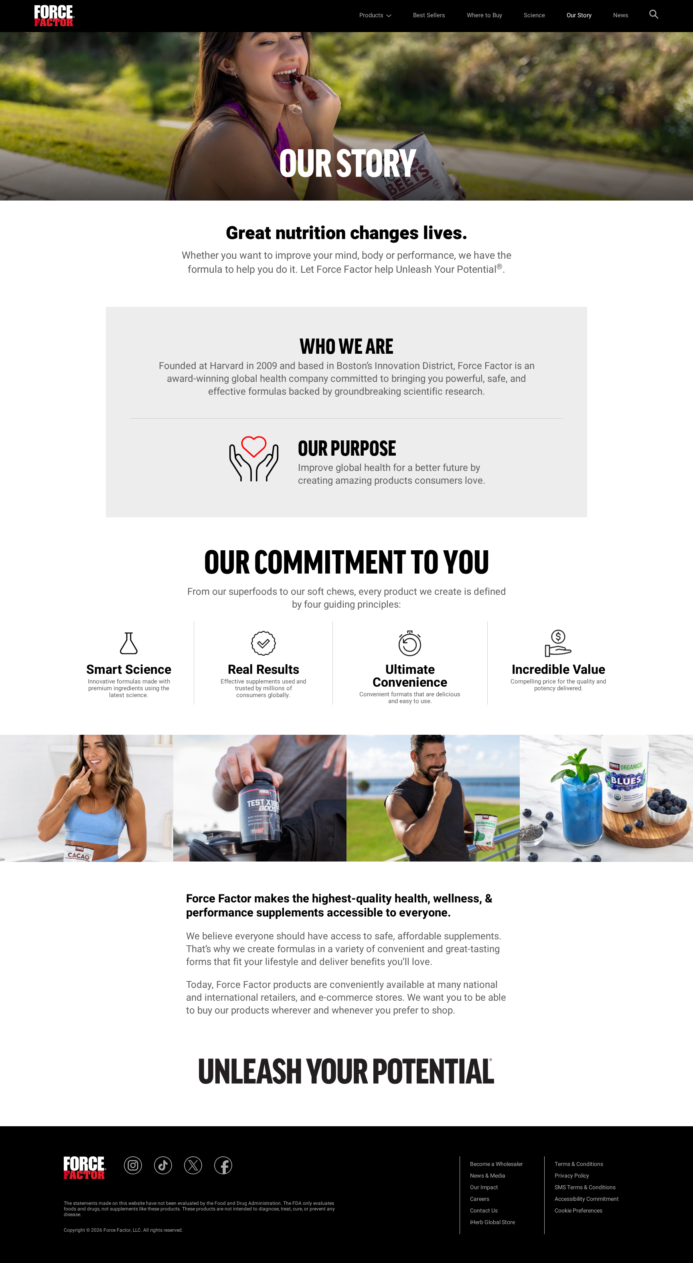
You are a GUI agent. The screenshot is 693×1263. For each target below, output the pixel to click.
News (620, 15)
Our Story (579, 15)
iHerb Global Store (492, 1222)
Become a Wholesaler (496, 1164)
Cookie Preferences (578, 1210)
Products (371, 15)
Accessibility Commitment (587, 1199)
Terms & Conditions (579, 1164)
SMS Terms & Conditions (585, 1187)
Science (534, 15)
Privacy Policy (572, 1176)
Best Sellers (429, 15)
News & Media (487, 1176)
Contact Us (484, 1210)
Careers (479, 1199)
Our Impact (484, 1187)
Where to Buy (484, 15)
